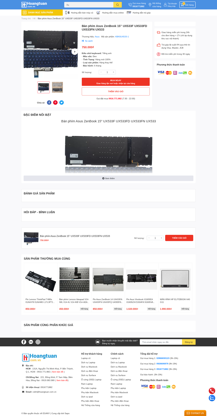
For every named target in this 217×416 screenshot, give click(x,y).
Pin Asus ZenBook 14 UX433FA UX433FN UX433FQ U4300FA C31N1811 (107, 302)
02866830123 (162, 358)
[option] (50, 51)
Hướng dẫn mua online (113, 12)
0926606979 (162, 363)
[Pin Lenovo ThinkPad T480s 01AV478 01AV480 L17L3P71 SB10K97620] (40, 279)
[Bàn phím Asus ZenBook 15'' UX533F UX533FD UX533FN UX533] (50, 51)
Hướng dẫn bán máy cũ (82, 12)
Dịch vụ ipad (87, 396)
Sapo (67, 413)
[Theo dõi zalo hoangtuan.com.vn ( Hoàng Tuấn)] (30, 341)
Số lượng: (87, 72)
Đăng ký (189, 342)
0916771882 (138, 6)
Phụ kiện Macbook (89, 392)
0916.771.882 (115, 98)
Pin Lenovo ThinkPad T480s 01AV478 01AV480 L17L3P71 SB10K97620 (39, 302)
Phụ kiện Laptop (88, 388)
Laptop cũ (85, 358)
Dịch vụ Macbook (89, 366)
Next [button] (74, 51)
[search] (117, 5)
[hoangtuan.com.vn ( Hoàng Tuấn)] (39, 5)
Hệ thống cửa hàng (156, 5)
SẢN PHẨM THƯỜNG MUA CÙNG (47, 258)
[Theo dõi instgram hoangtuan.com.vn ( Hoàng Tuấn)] (38, 341)
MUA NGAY (115, 82)
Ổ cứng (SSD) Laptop (91, 379)
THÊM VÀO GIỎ (115, 91)
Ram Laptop (87, 384)
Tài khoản (172, 3)
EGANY (46, 413)
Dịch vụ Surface (88, 375)
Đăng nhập (172, 6)
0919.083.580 (47, 380)
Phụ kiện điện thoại (90, 401)
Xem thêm (110, 178)
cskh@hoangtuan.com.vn (44, 391)
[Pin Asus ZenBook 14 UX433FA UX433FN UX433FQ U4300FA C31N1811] (108, 279)
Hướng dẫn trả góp (142, 12)
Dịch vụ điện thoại (89, 371)
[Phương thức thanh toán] (175, 72)
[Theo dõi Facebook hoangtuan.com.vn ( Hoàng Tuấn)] (23, 341)
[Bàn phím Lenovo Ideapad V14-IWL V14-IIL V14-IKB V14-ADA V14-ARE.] (74, 279)
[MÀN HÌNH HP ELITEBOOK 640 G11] (175, 279)
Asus (97, 36)
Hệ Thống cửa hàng (90, 405)
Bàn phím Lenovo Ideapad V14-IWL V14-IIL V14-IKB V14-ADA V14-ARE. (74, 302)
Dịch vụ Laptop (88, 362)
